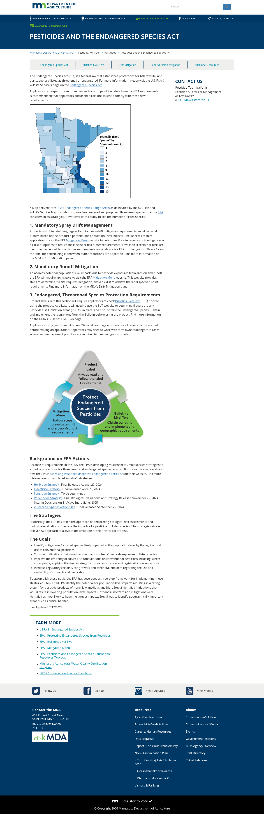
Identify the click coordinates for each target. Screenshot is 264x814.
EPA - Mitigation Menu (55, 648)
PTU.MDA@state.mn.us (193, 100)
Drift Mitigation (127, 65)
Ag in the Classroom (148, 717)
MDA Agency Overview (201, 746)
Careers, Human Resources (153, 731)
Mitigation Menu (77, 240)
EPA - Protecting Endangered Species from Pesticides (75, 636)
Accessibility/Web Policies (152, 724)
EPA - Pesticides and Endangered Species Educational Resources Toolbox (75, 655)
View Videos (205, 691)
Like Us (100, 691)
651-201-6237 (184, 96)
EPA (160, 212)
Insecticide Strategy (47, 489)
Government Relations (201, 739)
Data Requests (144, 739)
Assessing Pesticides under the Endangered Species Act (87, 474)
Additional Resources (207, 65)
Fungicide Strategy (46, 494)
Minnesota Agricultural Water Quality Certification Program (73, 665)
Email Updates (155, 691)
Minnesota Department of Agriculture (51, 52)
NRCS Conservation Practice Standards (66, 673)
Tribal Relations (196, 760)
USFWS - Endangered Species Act (62, 629)
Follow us (49, 691)
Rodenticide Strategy (48, 498)
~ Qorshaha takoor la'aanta (153, 771)
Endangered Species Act (54, 65)
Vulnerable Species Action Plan (54, 507)
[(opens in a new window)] (116, 801)
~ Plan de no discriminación (153, 778)
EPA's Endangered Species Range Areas (83, 208)
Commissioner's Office (201, 717)
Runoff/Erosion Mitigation (165, 65)
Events (190, 731)
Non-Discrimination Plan (151, 753)
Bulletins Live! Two (93, 65)
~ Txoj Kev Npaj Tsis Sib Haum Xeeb (155, 762)
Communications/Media (202, 724)
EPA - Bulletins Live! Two (56, 642)
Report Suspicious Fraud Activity (156, 746)
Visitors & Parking (147, 785)
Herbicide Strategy (46, 485)
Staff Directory (195, 753)
